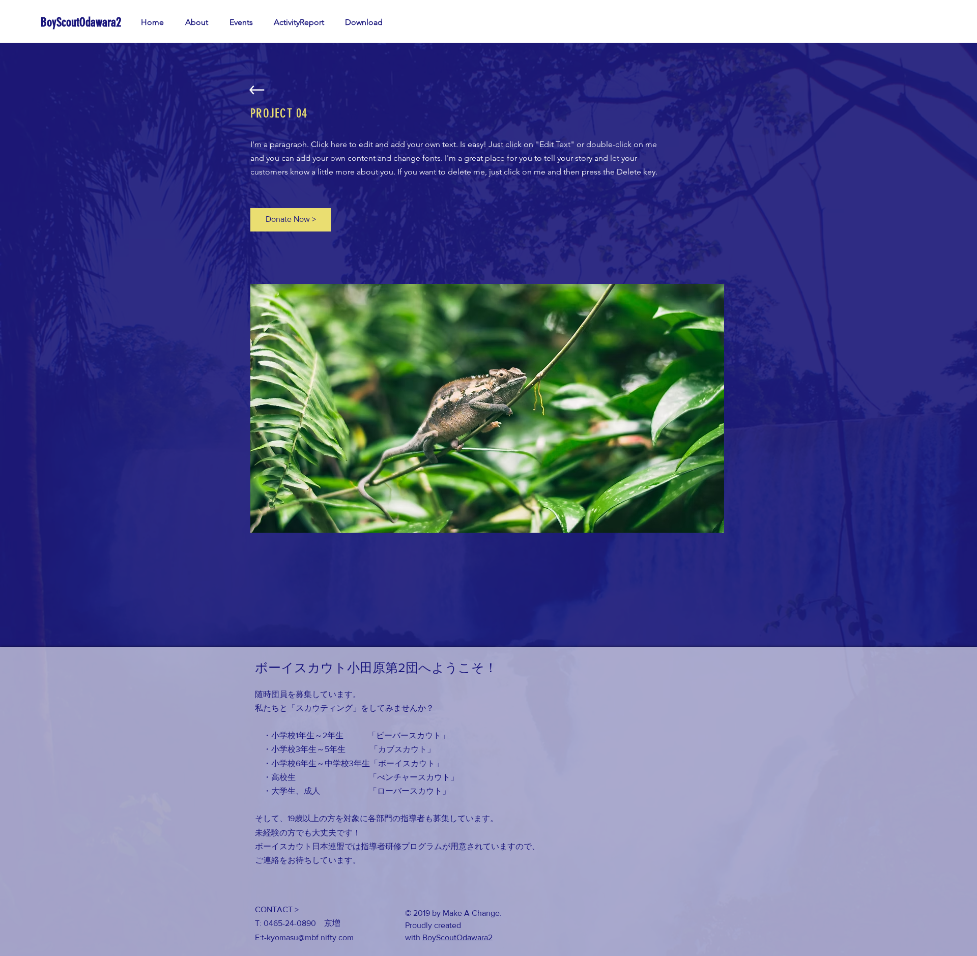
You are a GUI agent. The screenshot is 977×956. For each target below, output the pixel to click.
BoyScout (439, 937)
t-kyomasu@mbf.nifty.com (308, 937)
